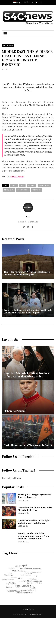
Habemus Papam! (14, 411)
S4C (6, 69)
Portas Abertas (17, 176)
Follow (27, 2)
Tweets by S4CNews (11, 478)
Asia (22, 185)
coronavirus (44, 185)
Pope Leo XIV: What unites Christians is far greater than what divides (27, 374)
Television (36, 190)
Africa (14, 185)
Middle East (8, 190)
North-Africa (23, 190)
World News (8, 45)
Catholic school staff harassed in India (28, 445)
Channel (31, 185)
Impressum (28, 609)
